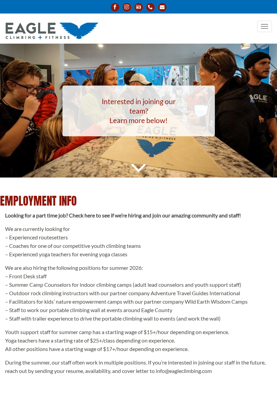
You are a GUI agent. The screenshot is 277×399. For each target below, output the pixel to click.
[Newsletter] (138, 7)
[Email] (162, 7)
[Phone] (150, 7)
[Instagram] (127, 7)
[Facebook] (115, 7)
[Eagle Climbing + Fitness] (52, 27)
